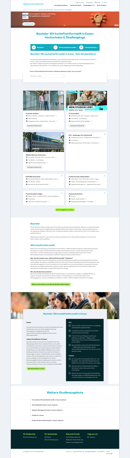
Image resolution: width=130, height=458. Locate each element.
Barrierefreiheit (101, 451)
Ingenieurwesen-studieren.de (30, 9)
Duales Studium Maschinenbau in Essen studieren (47, 420)
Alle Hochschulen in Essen (36, 369)
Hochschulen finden (75, 5)
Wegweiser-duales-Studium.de (74, 440)
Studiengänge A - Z (88, 5)
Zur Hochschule (29, 24)
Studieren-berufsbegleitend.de (74, 442)
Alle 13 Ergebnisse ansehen (65, 210)
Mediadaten (48, 437)
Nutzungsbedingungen (90, 451)
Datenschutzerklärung (78, 451)
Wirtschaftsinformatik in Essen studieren (45, 405)
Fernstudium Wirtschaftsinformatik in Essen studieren (49, 400)
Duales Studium (101, 5)
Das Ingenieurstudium (61, 5)
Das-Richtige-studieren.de (73, 437)
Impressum (69, 451)
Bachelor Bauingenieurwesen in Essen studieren (47, 410)
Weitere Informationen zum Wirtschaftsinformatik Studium (51, 284)
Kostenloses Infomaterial (34, 125)
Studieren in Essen (38, 415)
